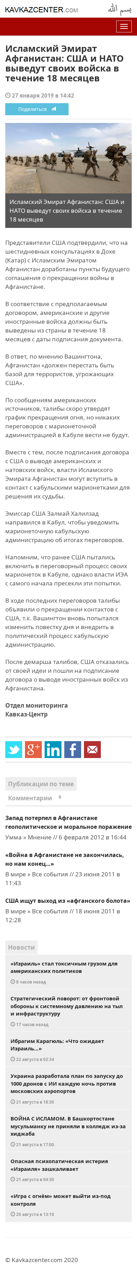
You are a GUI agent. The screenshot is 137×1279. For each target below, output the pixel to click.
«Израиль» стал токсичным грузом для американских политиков (64, 972)
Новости (21, 947)
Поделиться (34, 109)
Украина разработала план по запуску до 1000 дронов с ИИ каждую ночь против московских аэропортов (67, 1088)
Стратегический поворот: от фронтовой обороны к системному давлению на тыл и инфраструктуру (67, 1011)
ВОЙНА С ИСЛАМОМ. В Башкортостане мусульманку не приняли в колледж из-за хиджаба (68, 1131)
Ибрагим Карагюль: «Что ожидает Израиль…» (57, 1049)
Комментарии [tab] (34, 798)
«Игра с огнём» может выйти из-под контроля (61, 1204)
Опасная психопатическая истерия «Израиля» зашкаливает (59, 1169)
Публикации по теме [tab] (41, 784)
